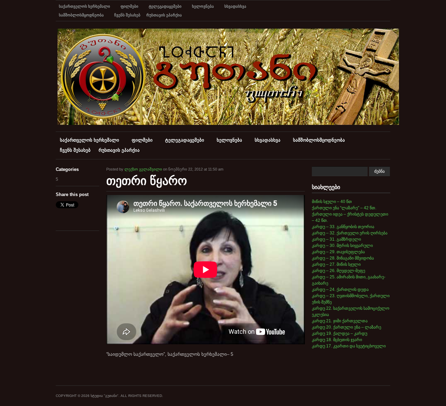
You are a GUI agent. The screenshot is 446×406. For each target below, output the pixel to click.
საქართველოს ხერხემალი (84, 6)
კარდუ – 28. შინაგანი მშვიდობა (343, 258)
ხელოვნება (203, 6)
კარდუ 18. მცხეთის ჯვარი (337, 339)
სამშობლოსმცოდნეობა (81, 15)
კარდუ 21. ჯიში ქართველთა (340, 320)
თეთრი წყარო (146, 180)
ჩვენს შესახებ (127, 15)
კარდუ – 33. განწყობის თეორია (343, 226)
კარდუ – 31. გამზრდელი (336, 239)
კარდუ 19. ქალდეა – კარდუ (339, 333)
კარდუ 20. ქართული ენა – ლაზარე (346, 327)
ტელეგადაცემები (165, 6)
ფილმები (129, 6)
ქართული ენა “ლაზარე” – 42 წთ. (344, 207)
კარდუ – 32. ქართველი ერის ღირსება (349, 233)
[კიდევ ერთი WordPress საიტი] (228, 123)
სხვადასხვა (235, 6)
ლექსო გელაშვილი (143, 169)
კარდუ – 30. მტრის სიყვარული (342, 245)
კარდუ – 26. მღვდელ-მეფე (338, 270)
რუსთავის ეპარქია (164, 15)
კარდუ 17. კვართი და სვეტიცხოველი (349, 346)
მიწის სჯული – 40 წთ (332, 201)
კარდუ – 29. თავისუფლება (338, 251)
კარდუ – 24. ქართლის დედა (340, 289)
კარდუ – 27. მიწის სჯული (336, 264)
